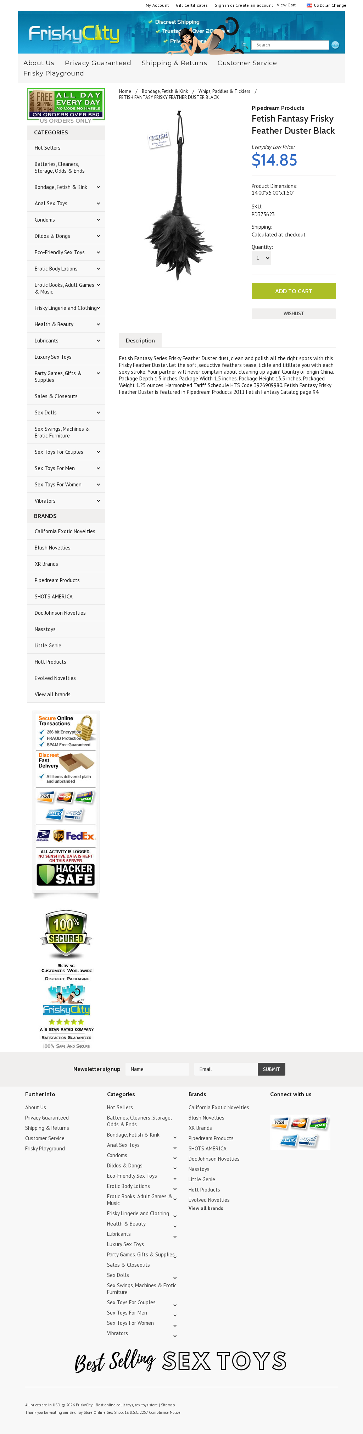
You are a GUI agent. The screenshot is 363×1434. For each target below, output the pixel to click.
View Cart (286, 4)
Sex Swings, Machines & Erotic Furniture (62, 432)
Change (338, 5)
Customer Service (247, 63)
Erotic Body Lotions (56, 268)
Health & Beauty (54, 324)
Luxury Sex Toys (53, 356)
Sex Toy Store (81, 1412)
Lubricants (46, 340)
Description (140, 340)
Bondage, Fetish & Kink (61, 187)
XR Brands (46, 563)
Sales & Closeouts (56, 396)
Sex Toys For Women (58, 484)
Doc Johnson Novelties (60, 612)
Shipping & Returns (174, 63)
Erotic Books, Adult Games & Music (64, 288)
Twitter (274, 1108)
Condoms (45, 219)
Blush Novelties (53, 547)
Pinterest (299, 1108)
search (335, 45)
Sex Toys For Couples (59, 451)
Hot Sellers (48, 147)
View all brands (53, 694)
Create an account (254, 5)
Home (125, 91)
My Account (157, 5)
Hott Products (50, 661)
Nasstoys (45, 629)
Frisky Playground (53, 73)
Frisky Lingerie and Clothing (66, 308)
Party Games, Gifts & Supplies (58, 376)
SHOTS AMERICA (54, 596)
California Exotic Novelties (65, 531)
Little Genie (48, 645)
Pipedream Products (57, 580)
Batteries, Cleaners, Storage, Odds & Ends (60, 167)
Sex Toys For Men (55, 468)
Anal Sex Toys (51, 203)
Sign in (222, 5)
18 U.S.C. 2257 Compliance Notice (152, 1412)
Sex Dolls (46, 412)
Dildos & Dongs (52, 236)
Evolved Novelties (55, 678)
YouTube (287, 1108)
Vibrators (45, 500)
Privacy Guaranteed (98, 63)
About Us (35, 1107)
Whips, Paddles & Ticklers (224, 91)
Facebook (311, 1108)
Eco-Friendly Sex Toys (60, 252)
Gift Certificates (192, 5)
